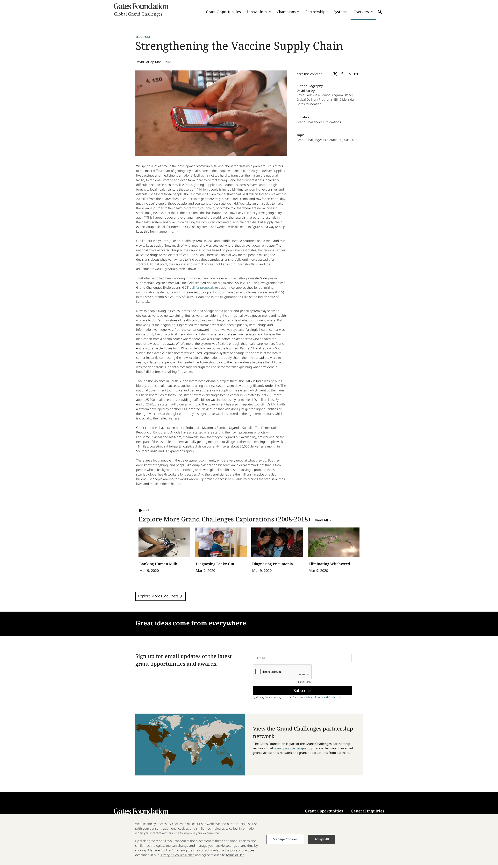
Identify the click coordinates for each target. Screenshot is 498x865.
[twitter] (335, 73)
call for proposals (202, 287)
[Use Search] (380, 12)
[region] (249, 839)
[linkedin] (348, 73)
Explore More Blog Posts (158, 596)
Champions (286, 11)
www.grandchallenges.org (293, 748)
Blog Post (142, 37)
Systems (340, 11)
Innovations (257, 11)
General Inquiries (367, 811)
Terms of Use (235, 855)
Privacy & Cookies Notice (177, 855)
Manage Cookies (285, 839)
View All (321, 520)
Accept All (321, 839)
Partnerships (316, 11)
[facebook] (341, 73)
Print (146, 510)
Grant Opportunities (223, 11)
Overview (361, 11)
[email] (355, 73)
